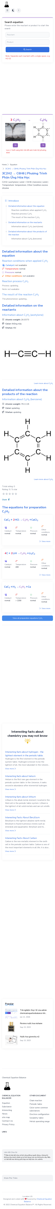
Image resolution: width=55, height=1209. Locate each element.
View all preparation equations (27, 618)
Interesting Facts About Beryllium (22, 817)
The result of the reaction (25, 217)
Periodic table (36, 1104)
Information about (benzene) (26, 238)
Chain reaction (36, 1100)
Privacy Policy (8, 1124)
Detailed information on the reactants (25, 222)
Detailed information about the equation (26, 206)
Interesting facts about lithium (20, 796)
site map (6, 1117)
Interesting (7, 1110)
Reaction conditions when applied (29, 210)
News (4, 1113)
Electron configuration (39, 1114)
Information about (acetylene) (27, 226)
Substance (7, 1106)
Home (4, 164)
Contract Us (7, 1121)
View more (45, 541)
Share (5, 499)
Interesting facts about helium (20, 776)
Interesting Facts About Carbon (21, 838)
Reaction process (21, 213)
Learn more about (43, 383)
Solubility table (36, 1117)
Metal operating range (40, 1121)
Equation (13, 164)
